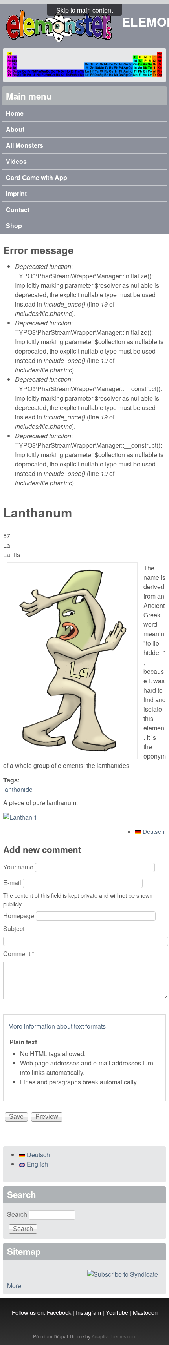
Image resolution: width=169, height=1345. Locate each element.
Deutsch (152, 831)
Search (18, 1214)
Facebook (59, 1312)
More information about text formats (57, 1026)
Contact (17, 209)
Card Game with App (36, 177)
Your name (19, 866)
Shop (14, 225)
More (14, 1285)
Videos (16, 161)
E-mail (13, 882)
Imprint (16, 193)
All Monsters (24, 145)
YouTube (117, 1312)
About (15, 129)
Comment (18, 953)
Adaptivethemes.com (114, 1336)
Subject (13, 928)
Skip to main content (84, 10)
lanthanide (18, 789)
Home (15, 113)
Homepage (19, 915)
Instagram (88, 1312)
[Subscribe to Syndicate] (84, 1274)
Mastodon (145, 1312)
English (36, 1164)
